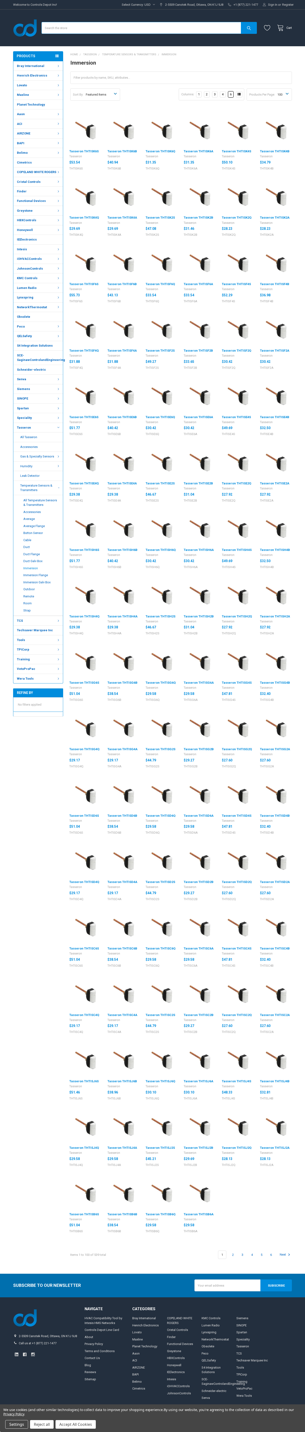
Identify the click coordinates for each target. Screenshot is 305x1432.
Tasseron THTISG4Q (84, 749)
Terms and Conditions (100, 1351)
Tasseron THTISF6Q (160, 284)
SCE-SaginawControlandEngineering (40, 358)
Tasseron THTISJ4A (122, 1148)
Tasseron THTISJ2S (160, 1148)
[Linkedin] (16, 1354)
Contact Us (92, 1358)
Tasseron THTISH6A (199, 550)
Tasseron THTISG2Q (237, 749)
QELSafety (24, 336)
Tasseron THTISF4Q (84, 350)
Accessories (29, 447)
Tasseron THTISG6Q (161, 682)
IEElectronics (27, 239)
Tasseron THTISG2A (275, 749)
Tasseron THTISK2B (198, 217)
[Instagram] (33, 1354)
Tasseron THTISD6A (199, 815)
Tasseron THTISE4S (236, 417)
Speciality (24, 418)
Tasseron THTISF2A (274, 350)
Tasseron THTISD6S (84, 815)
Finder (22, 191)
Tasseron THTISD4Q (84, 882)
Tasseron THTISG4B (275, 682)
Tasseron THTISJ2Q (236, 1148)
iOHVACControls (29, 259)
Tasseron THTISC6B (122, 948)
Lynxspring (25, 297)
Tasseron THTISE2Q (236, 483)
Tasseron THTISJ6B (122, 1081)
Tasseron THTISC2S (160, 1015)
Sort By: (78, 94)
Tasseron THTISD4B (275, 815)
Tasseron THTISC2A (275, 1015)
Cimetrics (24, 162)
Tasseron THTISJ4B (275, 1081)
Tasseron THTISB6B (122, 1214)
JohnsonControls (30, 268)
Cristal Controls (29, 182)
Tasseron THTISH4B (275, 550)
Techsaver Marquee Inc (35, 630)
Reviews (90, 1372)
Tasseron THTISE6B (122, 417)
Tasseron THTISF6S (83, 284)
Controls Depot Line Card (102, 1330)
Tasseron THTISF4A (122, 350)
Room (27, 603)
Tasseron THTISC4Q (84, 1015)
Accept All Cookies (75, 1424)
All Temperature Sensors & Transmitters (40, 502)
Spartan (23, 408)
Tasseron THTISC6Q (160, 948)
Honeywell (25, 230)
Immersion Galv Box (37, 582)
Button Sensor (33, 533)
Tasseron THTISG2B (199, 749)
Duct (26, 547)
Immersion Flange (35, 575)
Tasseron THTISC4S (236, 948)
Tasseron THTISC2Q (237, 1015)
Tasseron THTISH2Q (237, 616)
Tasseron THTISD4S (236, 815)
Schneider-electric (31, 369)
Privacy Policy (94, 1344)
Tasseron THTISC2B (199, 1015)
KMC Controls (27, 278)
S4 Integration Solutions (35, 345)
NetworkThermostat (32, 307)
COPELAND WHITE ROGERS (36, 172)
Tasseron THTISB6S (84, 1214)
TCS (20, 620)
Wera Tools (25, 678)
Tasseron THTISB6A (199, 1214)
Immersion (30, 568)
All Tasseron (28, 437)
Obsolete (23, 316)
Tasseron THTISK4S (236, 151)
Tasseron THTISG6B (122, 682)
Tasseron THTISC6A (199, 948)
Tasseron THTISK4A (122, 217)
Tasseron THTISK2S (160, 217)
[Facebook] (24, 1354)
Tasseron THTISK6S (84, 151)
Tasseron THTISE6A (198, 417)
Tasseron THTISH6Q (161, 550)
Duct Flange (31, 554)
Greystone (25, 210)
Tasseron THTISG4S (237, 682)
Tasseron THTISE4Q (84, 483)
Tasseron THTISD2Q (237, 882)
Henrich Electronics (32, 75)
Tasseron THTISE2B (198, 483)
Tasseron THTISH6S (84, 550)
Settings (16, 1424)
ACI (19, 124)
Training (23, 659)
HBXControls (26, 220)
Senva (21, 379)
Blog (88, 1365)
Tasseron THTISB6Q (160, 1214)
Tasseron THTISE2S (160, 483)
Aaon (21, 114)
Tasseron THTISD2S (160, 882)
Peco (21, 326)
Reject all (42, 1424)
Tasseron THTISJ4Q (84, 1148)
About (89, 1337)
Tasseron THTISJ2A (275, 1148)
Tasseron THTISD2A (275, 882)
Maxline (23, 95)
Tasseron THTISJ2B (198, 1148)
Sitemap (90, 1379)
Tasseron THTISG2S (160, 749)
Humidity (26, 466)
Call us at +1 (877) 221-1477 (37, 1343)
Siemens (23, 389)
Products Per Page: (262, 94)
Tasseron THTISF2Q (236, 350)
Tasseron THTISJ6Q (160, 1081)
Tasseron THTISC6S (84, 948)
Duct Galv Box (32, 561)
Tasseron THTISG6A (199, 682)
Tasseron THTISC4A (122, 1015)
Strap (27, 610)
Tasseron (24, 427)
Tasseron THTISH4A (122, 616)
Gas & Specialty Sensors (37, 456)
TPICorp (23, 649)
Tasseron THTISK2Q (236, 217)
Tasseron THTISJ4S (236, 1081)
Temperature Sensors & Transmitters (36, 488)
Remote (28, 596)
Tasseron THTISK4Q (84, 217)
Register (288, 4)
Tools (21, 640)
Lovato (22, 85)
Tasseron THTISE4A (122, 483)
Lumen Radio (26, 288)
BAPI (20, 143)
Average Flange (34, 526)
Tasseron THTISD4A (122, 882)
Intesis (22, 249)
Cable (27, 540)
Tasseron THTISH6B (122, 550)
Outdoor (29, 589)
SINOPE (22, 398)
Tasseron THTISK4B (275, 151)
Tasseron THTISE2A (274, 483)
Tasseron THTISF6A (198, 284)
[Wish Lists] (268, 28)
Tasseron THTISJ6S (84, 1081)
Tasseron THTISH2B (199, 616)
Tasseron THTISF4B (274, 284)
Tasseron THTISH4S (237, 550)
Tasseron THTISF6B (122, 284)
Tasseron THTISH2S (160, 616)
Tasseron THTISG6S (84, 682)
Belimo (22, 152)
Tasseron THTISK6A (198, 151)
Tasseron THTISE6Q (160, 417)
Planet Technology (31, 104)
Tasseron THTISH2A (275, 616)
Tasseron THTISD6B (122, 815)
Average (29, 519)
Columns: (187, 94)
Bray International (30, 66)
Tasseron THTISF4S (236, 284)
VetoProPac (26, 669)
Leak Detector (30, 475)
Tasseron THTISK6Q (160, 151)
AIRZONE (23, 133)
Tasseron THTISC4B (275, 948)
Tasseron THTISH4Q (84, 616)
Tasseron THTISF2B (198, 350)
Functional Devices (31, 201)
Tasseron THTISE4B (274, 417)
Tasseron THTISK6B (122, 151)
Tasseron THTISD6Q (160, 815)
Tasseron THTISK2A (275, 217)
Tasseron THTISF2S (160, 350)
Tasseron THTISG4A (122, 749)
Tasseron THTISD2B (199, 882)
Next (283, 1255)
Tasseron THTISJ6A (198, 1081)
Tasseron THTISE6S (83, 417)
